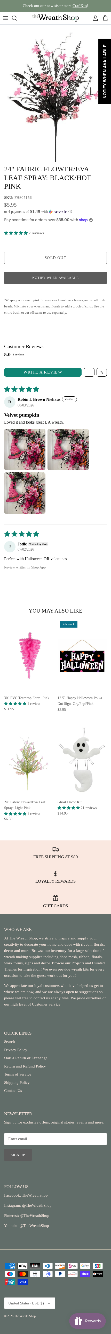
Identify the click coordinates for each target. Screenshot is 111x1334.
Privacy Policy (15, 1050)
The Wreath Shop (25, 1316)
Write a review (42, 372)
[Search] (17, 18)
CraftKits (80, 6)
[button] (55, 211)
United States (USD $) (26, 1303)
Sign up (18, 1155)
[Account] (94, 18)
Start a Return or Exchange (25, 1058)
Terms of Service (17, 1074)
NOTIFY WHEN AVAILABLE (55, 278)
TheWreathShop (35, 1195)
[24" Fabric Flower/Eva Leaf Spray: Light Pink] (28, 760)
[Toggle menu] (5, 18)
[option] (55, 93)
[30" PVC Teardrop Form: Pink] (28, 656)
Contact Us (13, 1091)
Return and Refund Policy (25, 1066)
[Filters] (89, 372)
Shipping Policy (17, 1082)
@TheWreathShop (34, 1215)
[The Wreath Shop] (55, 18)
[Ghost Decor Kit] (82, 760)
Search (9, 1042)
